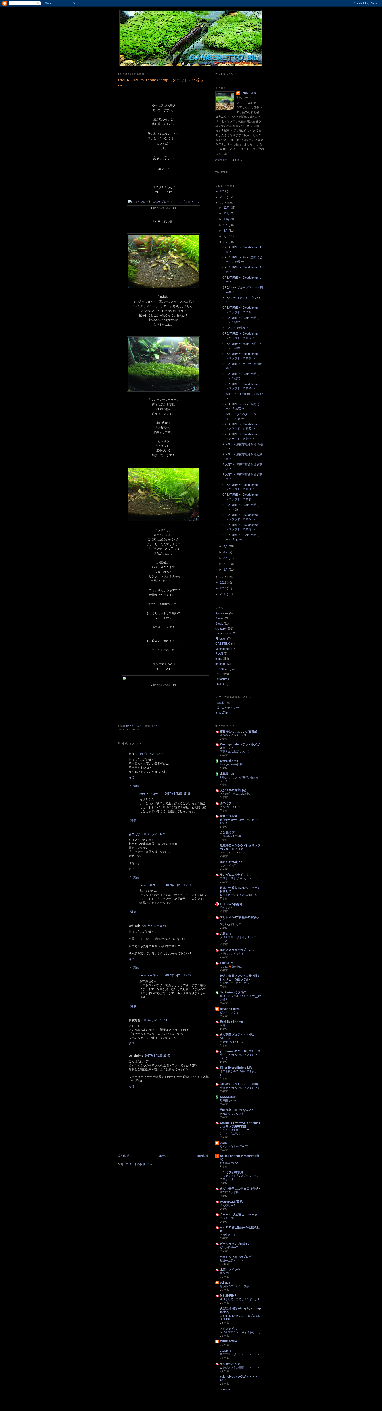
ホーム (163, 1155)
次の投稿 (124, 1155)
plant (218, 658)
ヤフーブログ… (229, 865)
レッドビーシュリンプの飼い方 (238, 894)
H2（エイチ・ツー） (228, 707)
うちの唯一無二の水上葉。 (236, 793)
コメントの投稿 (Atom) (140, 1164)
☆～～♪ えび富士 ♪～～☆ (239, 1214)
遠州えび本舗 (228, 816)
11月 (226, 213)
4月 (226, 552)
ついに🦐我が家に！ (232, 966)
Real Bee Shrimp (231, 1021)
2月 (226, 563)
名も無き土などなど (232, 1162)
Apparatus (221, 613)
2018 (223, 197)
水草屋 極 (222, 702)
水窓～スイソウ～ (231, 1269)
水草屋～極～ (228, 773)
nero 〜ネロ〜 (148, 793)
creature (134, 729)
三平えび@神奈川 (231, 1172)
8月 (226, 230)
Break (219, 623)
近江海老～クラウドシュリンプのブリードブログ (240, 847)
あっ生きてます (229, 1234)
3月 (226, 558)
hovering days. (230, 1008)
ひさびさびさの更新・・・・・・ (240, 1367)
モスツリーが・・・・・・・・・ (240, 1354)
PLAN (219, 653)
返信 (131, 777)
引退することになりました (236, 983)
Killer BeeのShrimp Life (236, 1067)
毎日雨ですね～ (229, 1100)
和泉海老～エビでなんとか (237, 1110)
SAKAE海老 (228, 1097)
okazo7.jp (221, 712)
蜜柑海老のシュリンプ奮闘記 (238, 731)
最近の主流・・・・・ (233, 1260)
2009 (223, 594)
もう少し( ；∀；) (230, 806)
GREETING (222, 643)
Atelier (219, 618)
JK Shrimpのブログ (233, 992)
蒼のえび (134, 834)
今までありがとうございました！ (240, 1087)
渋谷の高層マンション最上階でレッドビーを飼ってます (240, 977)
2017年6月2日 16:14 (154, 1020)
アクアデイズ (228, 1328)
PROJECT (222, 669)
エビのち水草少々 (231, 862)
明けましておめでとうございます (240, 1299)
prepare (220, 663)
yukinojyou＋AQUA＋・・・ (239, 1376)
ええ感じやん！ (229, 1205)
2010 (223, 588)
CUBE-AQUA (228, 1341)
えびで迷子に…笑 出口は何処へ (240, 1188)
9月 (226, 225)
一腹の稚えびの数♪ (231, 836)
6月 (226, 242)
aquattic (225, 1389)
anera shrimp (229, 760)
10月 (226, 219)
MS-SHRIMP (228, 1295)
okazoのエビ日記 (231, 1201)
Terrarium (221, 678)
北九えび (225, 1350)
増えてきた (226, 907)
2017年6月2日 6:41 (153, 834)
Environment (223, 633)
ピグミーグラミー (230, 1012)
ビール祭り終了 (229, 1247)
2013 (223, 582)
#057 (223, 1380)
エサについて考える (232, 953)
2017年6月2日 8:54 (153, 925)
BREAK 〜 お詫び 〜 (235, 328)
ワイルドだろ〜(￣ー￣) (234, 1146)
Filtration (220, 638)
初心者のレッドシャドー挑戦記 (240, 1084)
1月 (226, 569)
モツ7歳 (224, 1273)
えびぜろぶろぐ (230, 1363)
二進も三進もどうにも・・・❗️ (239, 878)
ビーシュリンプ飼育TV (235, 1243)
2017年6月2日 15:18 (178, 793)
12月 (226, 207)
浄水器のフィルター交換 (234, 1286)
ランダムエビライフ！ (234, 874)
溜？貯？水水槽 (229, 1192)
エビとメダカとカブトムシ (237, 950)
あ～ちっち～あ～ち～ (233, 852)
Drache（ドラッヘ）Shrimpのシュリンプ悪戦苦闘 (240, 1124)
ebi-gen (225, 1282)
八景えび (225, 933)
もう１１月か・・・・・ (234, 1218)
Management (223, 648)
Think (218, 684)
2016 (223, 576)
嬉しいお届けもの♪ (231, 924)
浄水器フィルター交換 (233, 735)
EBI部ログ (226, 963)
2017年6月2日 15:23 (178, 975)
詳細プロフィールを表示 (228, 160)
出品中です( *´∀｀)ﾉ (231, 1041)
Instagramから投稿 (231, 764)
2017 (223, 202)
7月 (226, 236)
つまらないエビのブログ (236, 1257)
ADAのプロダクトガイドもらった (240, 1332)
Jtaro (223, 1143)
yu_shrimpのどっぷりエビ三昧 (240, 1051)
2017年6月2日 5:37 (151, 754)
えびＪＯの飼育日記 (233, 790)
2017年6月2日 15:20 (178, 885)
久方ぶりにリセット (232, 1113)
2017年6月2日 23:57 (157, 1055)
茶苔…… (225, 1025)
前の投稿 (203, 1155)
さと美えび (227, 832)
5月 (226, 546)
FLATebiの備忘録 (231, 904)
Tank (218, 673)
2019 (223, 191)
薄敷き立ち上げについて (234, 751)
